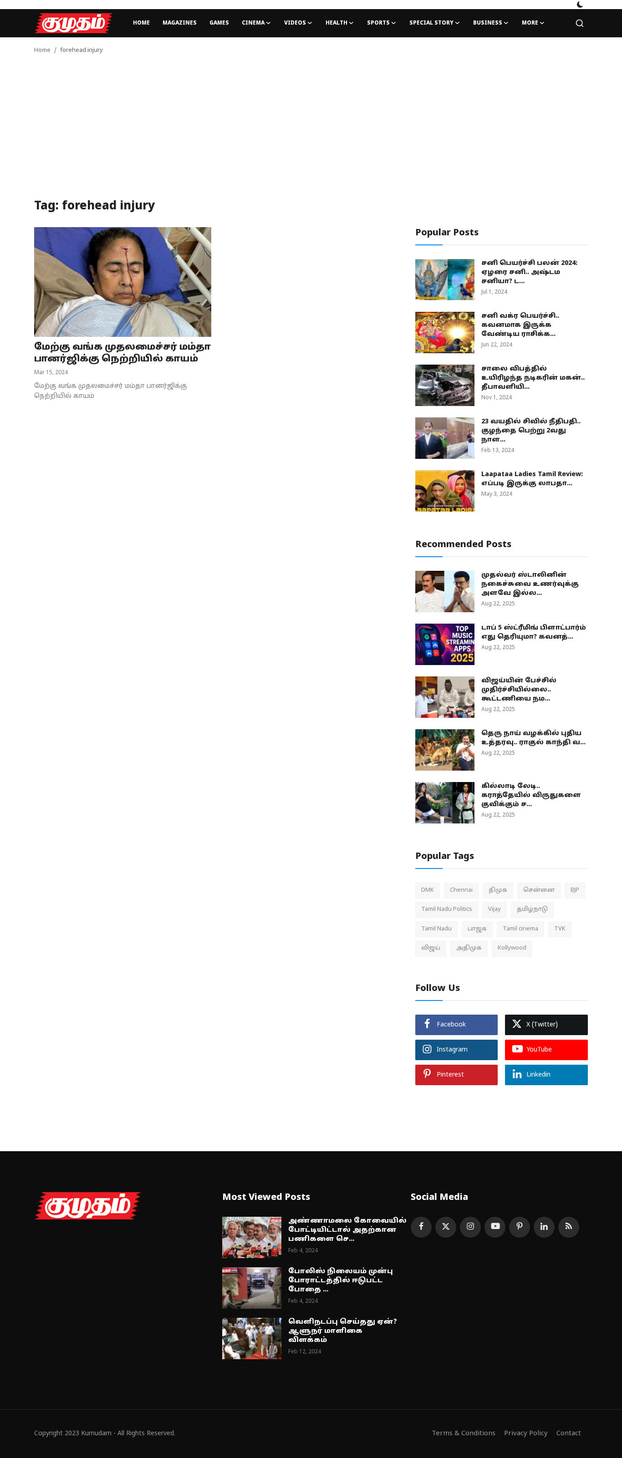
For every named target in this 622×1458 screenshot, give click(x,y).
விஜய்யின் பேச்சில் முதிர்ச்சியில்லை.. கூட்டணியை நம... (518, 690)
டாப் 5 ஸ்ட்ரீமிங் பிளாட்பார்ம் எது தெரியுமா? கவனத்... (533, 632)
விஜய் (430, 948)
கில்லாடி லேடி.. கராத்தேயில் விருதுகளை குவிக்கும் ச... (531, 795)
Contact (568, 1433)
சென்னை (539, 890)
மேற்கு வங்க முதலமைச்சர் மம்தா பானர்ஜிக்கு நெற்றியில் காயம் (122, 353)
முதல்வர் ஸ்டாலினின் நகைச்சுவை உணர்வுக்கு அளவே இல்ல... (530, 584)
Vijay (494, 909)
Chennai (461, 890)
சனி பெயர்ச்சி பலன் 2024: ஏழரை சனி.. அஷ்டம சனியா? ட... (529, 272)
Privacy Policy (526, 1433)
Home (141, 23)
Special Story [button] (431, 23)
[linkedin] (544, 1227)
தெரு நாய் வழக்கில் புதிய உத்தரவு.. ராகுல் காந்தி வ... (533, 738)
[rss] (568, 1227)
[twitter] (445, 1227)
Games (219, 23)
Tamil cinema (520, 929)
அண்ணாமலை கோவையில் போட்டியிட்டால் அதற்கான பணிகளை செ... (347, 1230)
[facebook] (421, 1227)
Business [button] (487, 23)
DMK (427, 890)
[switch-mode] (580, 4)
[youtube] (494, 1227)
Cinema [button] (253, 23)
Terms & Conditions (463, 1433)
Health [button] (336, 23)
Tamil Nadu (436, 929)
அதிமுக (469, 948)
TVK (560, 929)
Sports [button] (378, 23)
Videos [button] (295, 23)
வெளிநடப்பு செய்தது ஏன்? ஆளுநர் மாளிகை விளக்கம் (342, 1331)
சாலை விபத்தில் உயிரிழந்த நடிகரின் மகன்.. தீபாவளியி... (533, 378)
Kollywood (512, 948)
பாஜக (477, 929)
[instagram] (470, 1227)
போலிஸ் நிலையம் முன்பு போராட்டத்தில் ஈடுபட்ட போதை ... (340, 1280)
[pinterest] (519, 1227)
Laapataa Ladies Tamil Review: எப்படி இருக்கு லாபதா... (532, 479)
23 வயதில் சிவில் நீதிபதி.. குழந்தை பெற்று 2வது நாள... (531, 431)
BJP (575, 890)
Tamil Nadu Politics (446, 909)
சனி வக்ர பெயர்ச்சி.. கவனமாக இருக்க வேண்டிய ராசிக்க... (520, 325)
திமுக (498, 890)
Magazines (180, 23)
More (530, 23)
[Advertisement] (311, 131)
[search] (579, 23)
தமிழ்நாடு (532, 909)
